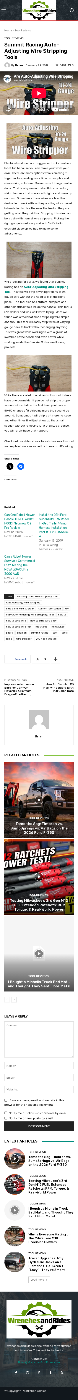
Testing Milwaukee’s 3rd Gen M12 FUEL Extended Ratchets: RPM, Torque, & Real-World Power (39, 904)
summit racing (40, 632)
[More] (55, 659)
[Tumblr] (50, 1373)
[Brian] (7, 65)
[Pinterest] (39, 1373)
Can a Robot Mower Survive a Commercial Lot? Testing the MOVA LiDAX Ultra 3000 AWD (19, 565)
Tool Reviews (23, 30)
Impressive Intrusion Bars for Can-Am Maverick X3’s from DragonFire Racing (19, 689)
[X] (62, 1373)
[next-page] (14, 999)
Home (8, 30)
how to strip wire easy (43, 620)
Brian (19, 65)
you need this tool (46, 638)
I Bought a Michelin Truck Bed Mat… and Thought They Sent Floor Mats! (39, 984)
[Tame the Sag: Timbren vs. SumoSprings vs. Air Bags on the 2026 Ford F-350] (39, 800)
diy (67, 608)
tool (55, 632)
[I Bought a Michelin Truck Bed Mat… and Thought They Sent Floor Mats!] (39, 953)
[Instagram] (27, 1373)
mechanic (41, 626)
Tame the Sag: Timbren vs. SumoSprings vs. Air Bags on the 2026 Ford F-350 (39, 828)
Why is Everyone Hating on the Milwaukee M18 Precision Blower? (49, 1238)
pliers (9, 632)
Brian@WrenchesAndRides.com (39, 1362)
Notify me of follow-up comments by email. (38, 1113)
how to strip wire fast (18, 626)
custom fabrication (49, 608)
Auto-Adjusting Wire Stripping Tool (37, 596)
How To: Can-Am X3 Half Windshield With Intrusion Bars (58, 687)
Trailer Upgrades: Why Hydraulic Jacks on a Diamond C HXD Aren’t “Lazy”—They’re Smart (46, 1264)
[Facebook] (16, 1373)
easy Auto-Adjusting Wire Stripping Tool (30, 614)
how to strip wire (16, 620)
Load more (37, 1279)
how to (62, 614)
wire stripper (24, 638)
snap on (22, 632)
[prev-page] (7, 999)
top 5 (9, 638)
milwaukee (58, 626)
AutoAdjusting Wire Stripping (23, 602)
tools (65, 632)
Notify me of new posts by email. (31, 1118)
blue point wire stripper (20, 608)
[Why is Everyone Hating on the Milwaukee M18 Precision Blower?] (14, 1236)
